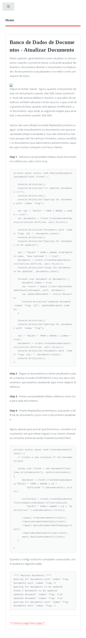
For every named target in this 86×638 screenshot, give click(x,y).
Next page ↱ (37, 623)
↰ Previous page (19, 623)
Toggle (8, 7)
